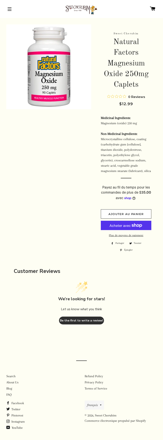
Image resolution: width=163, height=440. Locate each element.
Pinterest (17, 415)
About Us (12, 382)
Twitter (15, 409)
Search (10, 376)
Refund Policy (94, 376)
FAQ (9, 395)
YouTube (17, 428)
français (92, 405)
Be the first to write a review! (81, 320)
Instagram (18, 421)
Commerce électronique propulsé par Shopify (115, 421)
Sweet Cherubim (106, 415)
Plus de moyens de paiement (126, 235)
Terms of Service (96, 388)
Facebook (17, 403)
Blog (9, 388)
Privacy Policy (94, 382)
